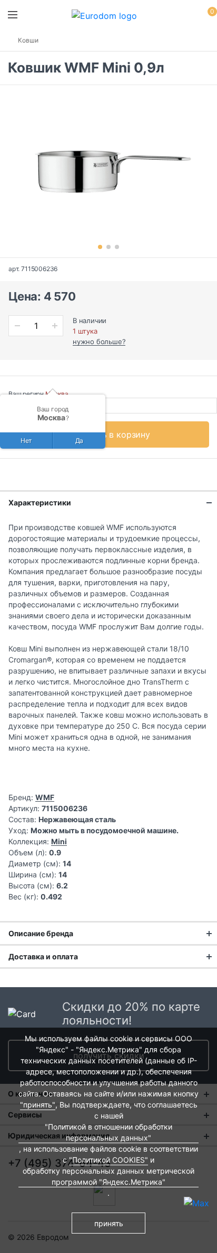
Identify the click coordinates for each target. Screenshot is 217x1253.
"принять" (37, 1104)
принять (108, 1223)
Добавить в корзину (108, 434)
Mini (59, 841)
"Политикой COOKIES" (108, 1159)
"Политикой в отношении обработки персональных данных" (108, 1132)
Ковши (28, 40)
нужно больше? (99, 341)
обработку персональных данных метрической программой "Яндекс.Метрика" (108, 1176)
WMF (44, 797)
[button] (100, 247)
